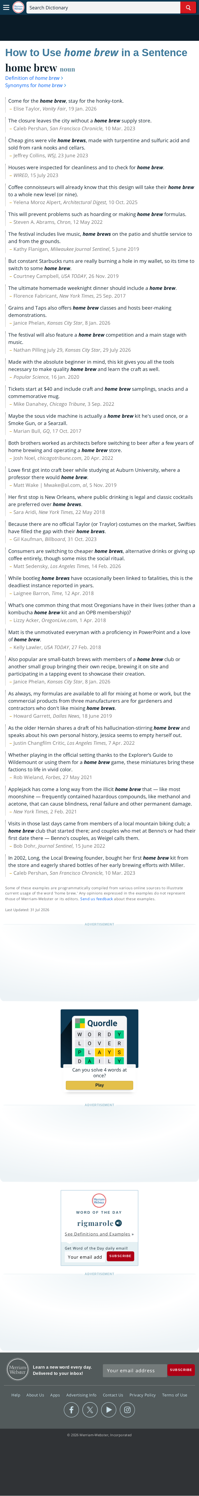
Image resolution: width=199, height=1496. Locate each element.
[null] (118, 1223)
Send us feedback (96, 898)
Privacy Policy (143, 1394)
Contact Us (114, 1394)
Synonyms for (34, 85)
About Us (35, 1394)
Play (99, 1085)
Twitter (90, 1410)
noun (67, 69)
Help (16, 1394)
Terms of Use (174, 1394)
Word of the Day (99, 1212)
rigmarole (95, 1223)
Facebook (71, 1410)
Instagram (127, 1410)
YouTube (108, 1410)
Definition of (32, 78)
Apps (55, 1394)
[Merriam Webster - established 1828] (18, 7)
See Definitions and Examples (97, 1234)
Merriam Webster (18, 1369)
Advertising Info (82, 1394)
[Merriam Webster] (99, 1200)
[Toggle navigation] (6, 7)
